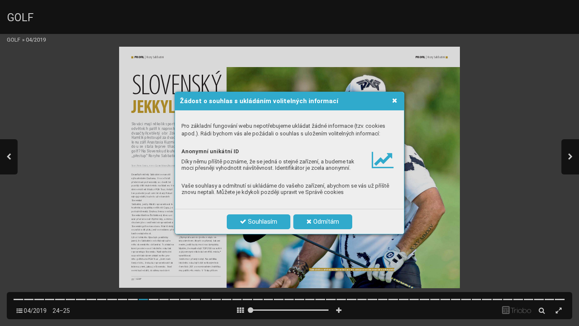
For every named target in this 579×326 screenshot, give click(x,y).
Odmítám (325, 221)
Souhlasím (261, 221)
